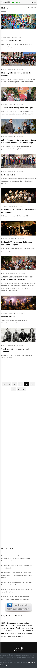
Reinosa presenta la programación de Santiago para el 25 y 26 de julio (16, 567)
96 (13, 389)
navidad (21, 623)
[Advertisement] (18, 372)
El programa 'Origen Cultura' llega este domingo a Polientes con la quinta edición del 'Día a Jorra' (16, 598)
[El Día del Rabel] (18, 161)
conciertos (13, 633)
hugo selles (22, 633)
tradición (27, 623)
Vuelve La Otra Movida (11, 41)
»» (24, 389)
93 (20, 384)
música (30, 628)
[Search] (32, 2)
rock (22, 631)
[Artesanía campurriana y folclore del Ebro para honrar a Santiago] (18, 263)
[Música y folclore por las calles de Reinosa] (18, 59)
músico (24, 628)
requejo (4, 623)
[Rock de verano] (18, 303)
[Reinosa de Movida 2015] (18, 19)
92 (15, 384)
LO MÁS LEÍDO (7, 549)
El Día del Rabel (8, 175)
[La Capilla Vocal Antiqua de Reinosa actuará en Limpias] (18, 228)
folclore (3, 628)
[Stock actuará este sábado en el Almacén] (18, 335)
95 (32, 384)
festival (19, 628)
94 (26, 384)
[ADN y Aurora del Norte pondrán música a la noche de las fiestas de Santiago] (18, 126)
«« (4, 384)
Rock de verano (8, 317)
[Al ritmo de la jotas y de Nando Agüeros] (18, 94)
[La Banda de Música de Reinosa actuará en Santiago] (18, 195)
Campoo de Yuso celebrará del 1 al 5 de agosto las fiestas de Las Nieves (16, 591)
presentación (13, 623)
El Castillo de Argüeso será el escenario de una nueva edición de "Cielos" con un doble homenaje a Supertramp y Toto (16, 558)
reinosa (9, 631)
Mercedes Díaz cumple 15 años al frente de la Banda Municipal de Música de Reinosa (17, 584)
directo (3, 631)
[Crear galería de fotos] (18, 607)
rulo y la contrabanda (24, 625)
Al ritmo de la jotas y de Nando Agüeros (18, 108)
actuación (11, 628)
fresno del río (19, 636)
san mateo (17, 631)
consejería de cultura (9, 626)
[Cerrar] (6, 665)
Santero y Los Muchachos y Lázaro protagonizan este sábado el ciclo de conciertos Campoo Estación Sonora (17, 575)
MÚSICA (4, 8)
